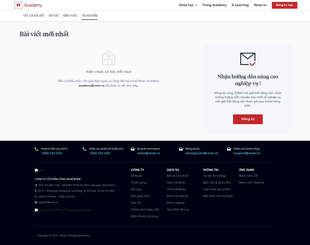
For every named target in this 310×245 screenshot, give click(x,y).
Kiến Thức (70, 16)
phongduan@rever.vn (201, 153)
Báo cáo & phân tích (217, 182)
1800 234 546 (51, 153)
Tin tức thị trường (214, 176)
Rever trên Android (251, 182)
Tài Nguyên (89, 16)
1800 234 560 (99, 153)
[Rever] (81, 171)
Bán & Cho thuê (177, 176)
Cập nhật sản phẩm (217, 189)
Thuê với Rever (176, 189)
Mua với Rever (176, 182)
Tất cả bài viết (33, 16)
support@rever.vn (246, 153)
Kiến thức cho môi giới (218, 196)
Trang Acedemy (214, 5)
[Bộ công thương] (63, 210)
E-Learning (240, 5)
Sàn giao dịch (140, 196)
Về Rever (137, 176)
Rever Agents (176, 203)
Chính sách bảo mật (145, 209)
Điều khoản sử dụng (144, 216)
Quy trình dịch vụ (178, 209)
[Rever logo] (28, 5)
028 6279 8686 (47, 196)
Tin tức (54, 16)
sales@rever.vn (148, 153)
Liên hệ (136, 203)
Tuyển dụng (139, 182)
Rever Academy (177, 196)
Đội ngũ (136, 189)
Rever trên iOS (248, 176)
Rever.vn (260, 5)
